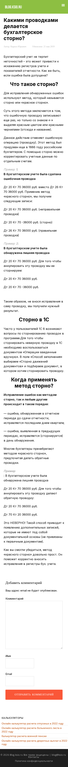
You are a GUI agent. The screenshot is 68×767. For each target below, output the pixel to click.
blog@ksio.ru (59, 754)
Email (8, 674)
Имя (8, 656)
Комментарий (14, 598)
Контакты (33, 757)
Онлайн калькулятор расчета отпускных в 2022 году (32, 723)
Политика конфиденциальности (34, 761)
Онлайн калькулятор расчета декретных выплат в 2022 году (34, 742)
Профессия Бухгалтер (13, 7)
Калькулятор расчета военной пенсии (24, 736)
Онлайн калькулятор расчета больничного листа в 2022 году (31, 730)
